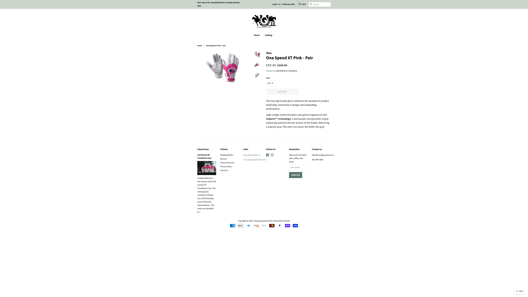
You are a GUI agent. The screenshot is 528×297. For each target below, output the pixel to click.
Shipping (270, 70)
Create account (288, 4)
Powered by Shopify (281, 220)
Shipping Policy (226, 155)
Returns (223, 158)
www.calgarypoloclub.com (254, 159)
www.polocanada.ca (251, 155)
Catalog (269, 35)
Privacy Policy (226, 166)
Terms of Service (227, 162)
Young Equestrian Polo (263, 220)
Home (257, 35)
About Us (224, 170)
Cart (304, 4)
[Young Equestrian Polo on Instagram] (272, 155)
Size (268, 77)
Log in (274, 4)
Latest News (203, 149)
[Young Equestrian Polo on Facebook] (267, 155)
